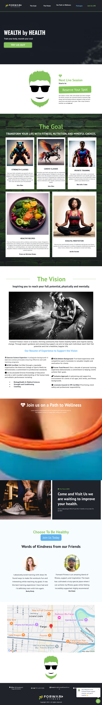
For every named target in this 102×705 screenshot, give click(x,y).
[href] (51, 628)
